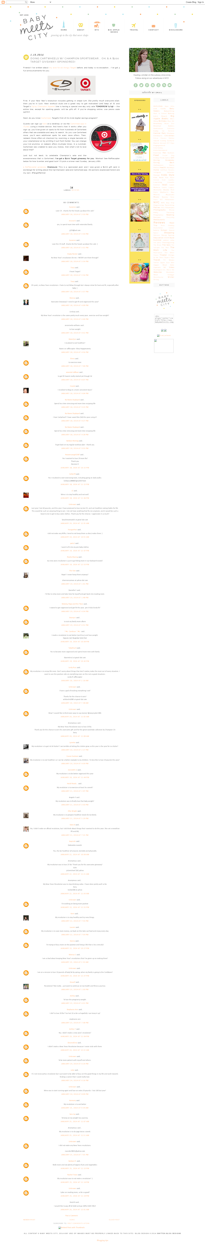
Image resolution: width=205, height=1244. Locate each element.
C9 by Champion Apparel (43, 106)
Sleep (164, 235)
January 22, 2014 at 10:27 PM (75, 948)
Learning (158, 182)
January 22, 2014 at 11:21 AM (75, 874)
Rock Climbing (167, 225)
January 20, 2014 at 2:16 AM (75, 681)
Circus (156, 138)
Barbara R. (72, 1161)
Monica (72, 298)
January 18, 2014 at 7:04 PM (75, 366)
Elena (72, 359)
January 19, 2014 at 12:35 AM (75, 523)
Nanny (165, 197)
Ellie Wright (72, 811)
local (164, 185)
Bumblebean (158, 128)
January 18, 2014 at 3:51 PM (75, 248)
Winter (171, 277)
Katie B (72, 825)
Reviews (75, 190)
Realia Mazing (72, 557)
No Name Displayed (72, 400)
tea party (157, 242)
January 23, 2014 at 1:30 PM (75, 990)
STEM (166, 238)
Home (72, 1220)
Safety (156, 230)
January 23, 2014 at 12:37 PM (75, 976)
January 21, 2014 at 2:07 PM (75, 791)
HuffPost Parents (167, 170)
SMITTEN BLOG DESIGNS (169, 1233)
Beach (164, 116)
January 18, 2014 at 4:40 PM (75, 319)
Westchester (158, 277)
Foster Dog (168, 155)
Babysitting (169, 111)
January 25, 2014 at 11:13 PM (75, 1168)
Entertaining (158, 148)
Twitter (156, 262)
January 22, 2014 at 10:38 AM (75, 855)
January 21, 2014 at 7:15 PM (75, 835)
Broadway (158, 123)
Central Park (160, 133)
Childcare (158, 136)
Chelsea (170, 133)
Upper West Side (164, 265)
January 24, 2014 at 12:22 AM (75, 1050)
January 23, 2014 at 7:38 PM (75, 1023)
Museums (170, 194)
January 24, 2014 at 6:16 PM (75, 1080)
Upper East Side (167, 262)
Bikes (172, 119)
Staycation (159, 238)
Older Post (114, 1220)
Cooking (163, 140)
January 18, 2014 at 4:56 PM (75, 352)
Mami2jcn (72, 339)
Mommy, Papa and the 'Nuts (72, 604)
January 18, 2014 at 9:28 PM (75, 435)
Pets (163, 207)
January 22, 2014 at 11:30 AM (75, 894)
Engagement (159, 145)
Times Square (164, 257)
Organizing (159, 205)
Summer (157, 240)
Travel (157, 260)
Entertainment (160, 150)
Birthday (163, 121)
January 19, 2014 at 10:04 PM (75, 642)
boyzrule (72, 841)
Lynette (72, 743)
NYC (157, 202)
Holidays (170, 167)
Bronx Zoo (169, 123)
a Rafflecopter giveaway (34, 167)
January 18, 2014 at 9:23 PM (75, 407)
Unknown (72, 504)
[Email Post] (71, 187)
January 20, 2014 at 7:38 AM (75, 703)
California (170, 128)
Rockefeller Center (164, 228)
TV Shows (168, 260)
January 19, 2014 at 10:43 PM (75, 661)
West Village (164, 275)
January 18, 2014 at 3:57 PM (75, 292)
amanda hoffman (72, 372)
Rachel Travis (72, 1175)
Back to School (160, 113)
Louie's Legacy (168, 187)
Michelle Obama (161, 190)
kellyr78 (72, 474)
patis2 (72, 543)
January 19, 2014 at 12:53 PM (75, 565)
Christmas (169, 136)
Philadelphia (169, 207)
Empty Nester (72, 254)
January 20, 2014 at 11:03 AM (75, 717)
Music (156, 197)
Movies (157, 194)
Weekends (170, 272)
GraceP (72, 982)
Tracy (72, 268)
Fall (164, 153)
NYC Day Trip (167, 203)
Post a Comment (71, 1216)
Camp (156, 131)
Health (163, 168)
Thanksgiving (168, 242)
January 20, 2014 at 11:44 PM (75, 777)
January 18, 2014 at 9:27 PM (75, 421)
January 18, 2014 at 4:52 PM (75, 333)
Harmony (72, 1100)
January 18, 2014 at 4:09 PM (75, 305)
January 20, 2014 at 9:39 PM (75, 764)
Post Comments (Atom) (78, 1223)
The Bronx (157, 245)
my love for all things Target (62, 68)
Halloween (158, 165)
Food (156, 155)
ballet (156, 116)
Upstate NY (160, 267)
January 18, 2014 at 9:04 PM (75, 393)
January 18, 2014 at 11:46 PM (75, 498)
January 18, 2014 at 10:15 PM (75, 468)
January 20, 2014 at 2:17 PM (75, 750)
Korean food (159, 180)
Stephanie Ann (72, 1010)
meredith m (72, 770)
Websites (158, 272)
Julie (72, 1070)
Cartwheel (46, 118)
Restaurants (159, 220)
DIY (168, 143)
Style (172, 238)
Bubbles (171, 126)
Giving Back (164, 163)
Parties (157, 208)
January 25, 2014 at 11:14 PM (75, 1182)
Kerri (72, 914)
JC (72, 491)
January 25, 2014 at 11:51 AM (75, 1135)
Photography (160, 210)
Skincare (157, 235)
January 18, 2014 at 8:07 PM (75, 380)
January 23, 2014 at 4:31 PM (75, 1003)
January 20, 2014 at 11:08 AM (75, 736)
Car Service (168, 131)
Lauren (72, 927)
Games (167, 158)
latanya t (72, 618)
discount (163, 143)
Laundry (171, 180)
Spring (171, 235)
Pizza (171, 210)
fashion (171, 153)
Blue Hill (170, 121)
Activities (158, 106)
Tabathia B (72, 648)
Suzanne (72, 207)
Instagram (157, 172)
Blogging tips (102, 1240)
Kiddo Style (167, 175)
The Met (165, 247)
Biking (156, 121)
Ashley (72, 996)
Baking (171, 113)
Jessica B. (72, 221)
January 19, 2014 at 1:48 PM (75, 598)
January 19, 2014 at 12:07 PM (75, 551)
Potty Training (164, 212)
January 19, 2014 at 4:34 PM (75, 611)
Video (171, 267)
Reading (170, 215)
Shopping (169, 233)
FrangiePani (72, 530)
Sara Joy (72, 1114)
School (164, 230)
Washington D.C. (160, 270)
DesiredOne (72, 1043)
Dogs (172, 143)
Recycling (170, 217)
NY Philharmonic (167, 199)
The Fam (72, 571)
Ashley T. (72, 1029)
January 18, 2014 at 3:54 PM (75, 261)
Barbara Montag (72, 441)
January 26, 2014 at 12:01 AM (75, 1210)
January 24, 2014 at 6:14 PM (75, 1064)
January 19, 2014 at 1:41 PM (75, 584)
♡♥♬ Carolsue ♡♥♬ (72, 631)
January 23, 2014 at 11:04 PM (75, 1036)
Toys (172, 257)
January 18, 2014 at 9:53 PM (75, 448)
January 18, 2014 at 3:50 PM (75, 214)
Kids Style (169, 177)
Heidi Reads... (72, 784)
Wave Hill (170, 270)
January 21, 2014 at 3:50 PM (75, 805)
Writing (156, 279)
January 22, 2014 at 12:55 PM (75, 907)
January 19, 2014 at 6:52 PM (75, 625)
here (44, 124)
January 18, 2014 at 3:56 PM (75, 275)
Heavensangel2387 (72, 455)
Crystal (72, 386)
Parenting (169, 205)
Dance (156, 143)
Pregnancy (158, 215)
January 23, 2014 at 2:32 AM (75, 962)
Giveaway (169, 160)
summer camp (168, 240)
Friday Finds (159, 158)
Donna (72, 941)
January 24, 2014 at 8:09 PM (75, 1094)
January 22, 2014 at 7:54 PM (75, 921)
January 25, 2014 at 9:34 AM (75, 1108)
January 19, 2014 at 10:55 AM (75, 537)
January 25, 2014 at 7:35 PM (75, 1155)
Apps (167, 106)
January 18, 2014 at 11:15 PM (75, 484)
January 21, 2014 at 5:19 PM (75, 818)
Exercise (157, 153)
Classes (163, 138)
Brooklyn (157, 126)
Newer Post (29, 1220)
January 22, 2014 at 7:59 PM (75, 935)
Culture (170, 140)
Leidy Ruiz (72, 668)
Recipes (157, 217)
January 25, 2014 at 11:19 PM (75, 1196)
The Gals (166, 245)
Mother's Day (167, 192)
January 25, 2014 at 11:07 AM (75, 1122)
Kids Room (159, 177)
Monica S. (72, 955)
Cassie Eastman (72, 756)
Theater (163, 255)
